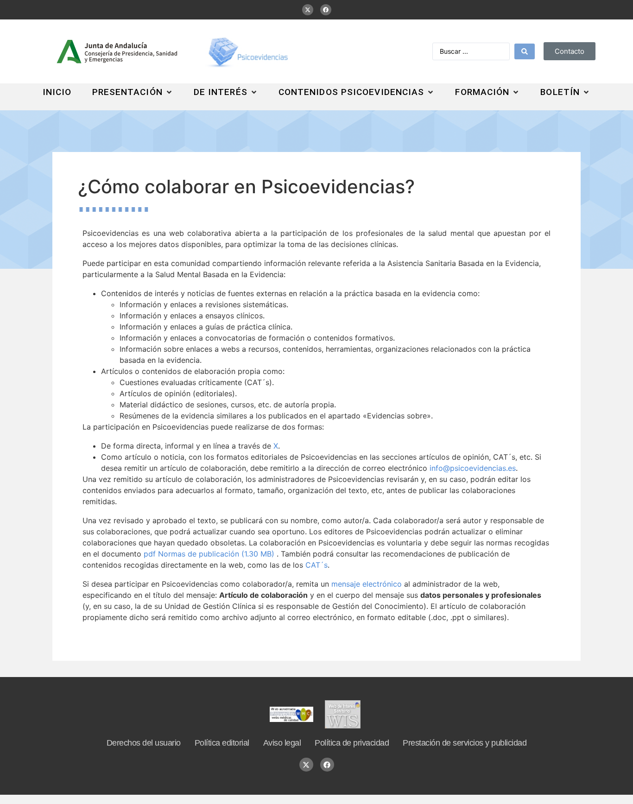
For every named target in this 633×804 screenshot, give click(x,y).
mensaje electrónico (366, 584)
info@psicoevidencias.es (473, 468)
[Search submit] (524, 51)
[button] (133, 92)
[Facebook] (325, 9)
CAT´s (316, 565)
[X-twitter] (307, 9)
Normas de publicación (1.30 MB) (210, 553)
